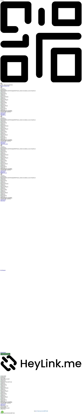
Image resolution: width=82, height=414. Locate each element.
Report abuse (3, 352)
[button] (41, 313)
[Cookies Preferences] (2, 412)
